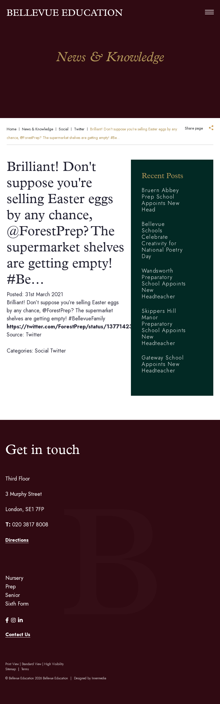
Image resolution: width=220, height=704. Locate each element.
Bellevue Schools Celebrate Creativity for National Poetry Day (162, 240)
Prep (10, 587)
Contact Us (17, 634)
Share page (194, 128)
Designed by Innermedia (90, 678)
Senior (12, 595)
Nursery (14, 578)
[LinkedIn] (20, 620)
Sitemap (10, 669)
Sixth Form (17, 604)
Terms (25, 669)
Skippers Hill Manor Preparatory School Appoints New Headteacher (164, 327)
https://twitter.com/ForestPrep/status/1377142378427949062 (89, 327)
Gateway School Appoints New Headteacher (163, 364)
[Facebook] (7, 620)
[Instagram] (13, 620)
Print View (12, 664)
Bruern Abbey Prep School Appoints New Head (160, 200)
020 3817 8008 (30, 525)
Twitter (58, 351)
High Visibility (54, 664)
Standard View (31, 664)
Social (42, 351)
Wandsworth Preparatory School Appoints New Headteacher (164, 283)
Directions (17, 540)
